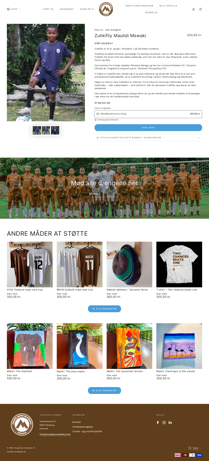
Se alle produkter (104, 309)
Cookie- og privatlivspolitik (87, 431)
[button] (148, 120)
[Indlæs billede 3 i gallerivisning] (55, 130)
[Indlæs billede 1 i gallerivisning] (37, 130)
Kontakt (76, 422)
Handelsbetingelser (82, 426)
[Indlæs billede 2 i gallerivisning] (46, 130)
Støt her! (148, 127)
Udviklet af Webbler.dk (16, 452)
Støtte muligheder (103, 108)
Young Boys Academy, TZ (24, 448)
